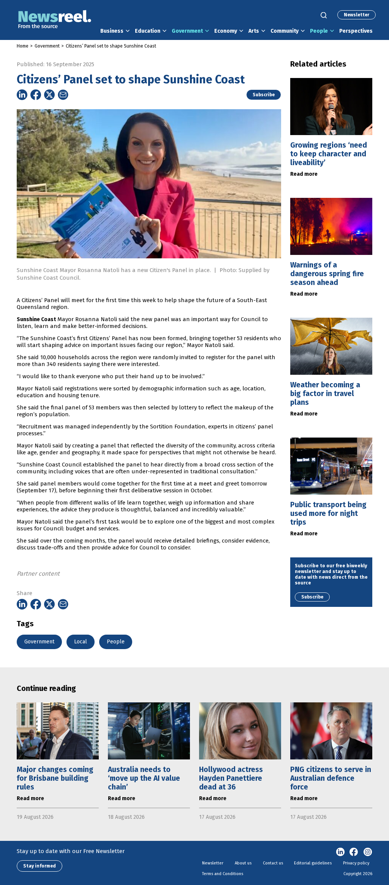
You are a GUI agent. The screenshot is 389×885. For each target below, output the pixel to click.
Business (111, 31)
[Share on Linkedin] (22, 94)
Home (22, 46)
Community (284, 31)
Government (187, 31)
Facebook (354, 852)
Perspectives (356, 31)
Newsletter (356, 15)
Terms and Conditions (222, 873)
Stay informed (39, 866)
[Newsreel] (55, 20)
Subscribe (264, 94)
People (319, 31)
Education (147, 31)
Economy (225, 31)
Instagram (367, 852)
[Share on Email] (63, 94)
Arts (253, 31)
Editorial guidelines (313, 863)
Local (80, 641)
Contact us (273, 863)
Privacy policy (356, 863)
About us (243, 863)
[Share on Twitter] (49, 94)
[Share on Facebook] (35, 94)
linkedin (340, 852)
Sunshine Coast (36, 319)
